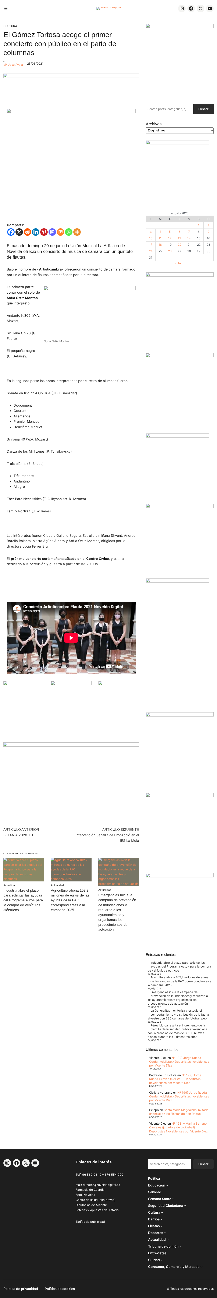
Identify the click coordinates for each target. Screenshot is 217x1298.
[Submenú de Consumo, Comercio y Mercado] (201, 1267)
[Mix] (60, 232)
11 (160, 238)
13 (179, 238)
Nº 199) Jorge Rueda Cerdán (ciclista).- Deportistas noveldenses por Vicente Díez (179, 1061)
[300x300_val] (177, 436)
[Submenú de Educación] (167, 1185)
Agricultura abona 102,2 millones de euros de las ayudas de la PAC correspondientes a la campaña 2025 (70, 900)
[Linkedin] (35, 232)
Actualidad (10, 885)
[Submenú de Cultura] (162, 1212)
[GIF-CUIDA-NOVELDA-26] (180, 876)
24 (151, 251)
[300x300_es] (71, 684)
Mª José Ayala (13, 64)
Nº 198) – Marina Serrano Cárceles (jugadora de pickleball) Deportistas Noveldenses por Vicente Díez (178, 1127)
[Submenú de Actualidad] (168, 1239)
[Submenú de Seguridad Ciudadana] (185, 1206)
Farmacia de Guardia (90, 1189)
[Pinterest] (44, 232)
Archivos (154, 124)
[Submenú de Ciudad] (162, 1260)
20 (179, 244)
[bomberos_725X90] (71, 76)
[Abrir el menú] (5, 8)
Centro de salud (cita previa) (95, 1200)
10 (150, 238)
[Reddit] (27, 232)
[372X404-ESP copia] (180, 275)
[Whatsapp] (68, 232)
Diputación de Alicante (91, 1205)
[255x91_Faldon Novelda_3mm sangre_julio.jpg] (71, 745)
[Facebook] (11, 232)
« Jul (178, 263)
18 (160, 244)
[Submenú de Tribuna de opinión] (180, 1246)
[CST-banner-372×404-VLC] (23, 684)
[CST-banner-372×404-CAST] (180, 27)
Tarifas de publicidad (90, 1221)
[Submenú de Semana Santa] (173, 1199)
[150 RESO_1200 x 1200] (177, 143)
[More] (77, 232)
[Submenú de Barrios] (162, 1219)
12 (169, 238)
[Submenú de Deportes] (165, 1233)
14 (189, 238)
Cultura (10, 26)
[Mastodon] (52, 232)
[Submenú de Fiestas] (162, 1226)
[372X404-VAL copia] (118, 684)
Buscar (203, 109)
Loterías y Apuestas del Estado (97, 1210)
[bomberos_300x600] (177, 581)
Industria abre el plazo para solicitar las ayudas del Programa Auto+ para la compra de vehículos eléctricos (23, 900)
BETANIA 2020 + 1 (18, 835)
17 (150, 244)
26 (170, 251)
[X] (19, 232)
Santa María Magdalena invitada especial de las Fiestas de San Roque (179, 1111)
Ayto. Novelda (85, 1194)
